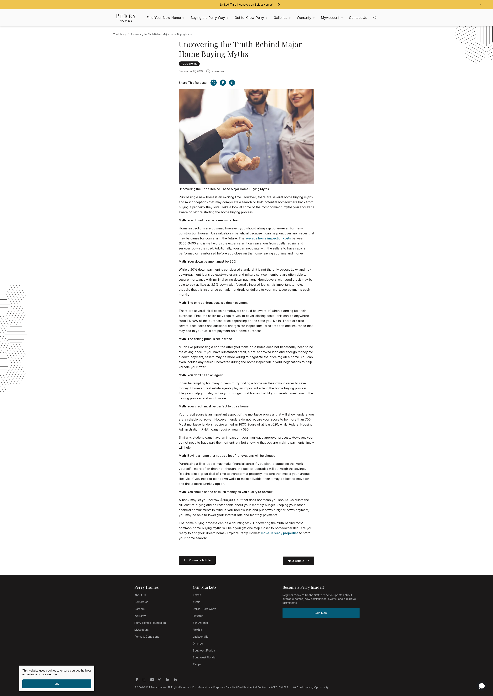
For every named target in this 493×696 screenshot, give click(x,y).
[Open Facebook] (223, 83)
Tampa (197, 664)
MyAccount (141, 629)
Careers (139, 608)
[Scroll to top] (481, 672)
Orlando (198, 643)
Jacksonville (201, 636)
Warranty (140, 615)
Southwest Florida (204, 657)
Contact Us (141, 602)
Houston (198, 615)
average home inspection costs (268, 238)
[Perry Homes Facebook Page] (136, 679)
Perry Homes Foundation (150, 622)
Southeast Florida (204, 650)
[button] (481, 685)
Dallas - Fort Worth (204, 608)
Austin (196, 602)
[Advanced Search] (375, 18)
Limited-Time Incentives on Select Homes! (246, 4)
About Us (140, 595)
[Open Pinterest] (232, 83)
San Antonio (200, 622)
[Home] (125, 18)
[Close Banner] (480, 4)
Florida (197, 629)
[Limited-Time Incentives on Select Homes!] (279, 5)
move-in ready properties (279, 533)
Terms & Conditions (146, 636)
